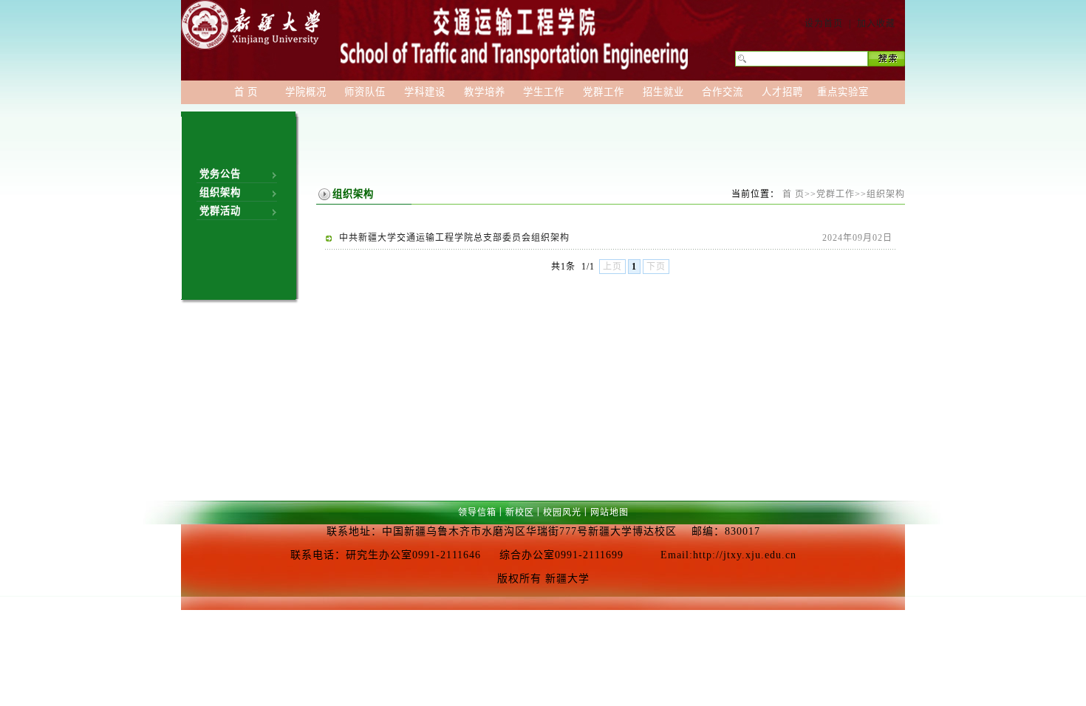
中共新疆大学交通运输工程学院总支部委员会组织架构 (454, 238)
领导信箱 (477, 512)
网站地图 (609, 512)
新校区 (519, 512)
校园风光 (562, 512)
